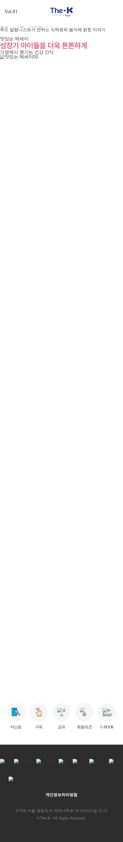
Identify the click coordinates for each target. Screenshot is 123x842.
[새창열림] (61, 779)
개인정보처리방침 (61, 794)
